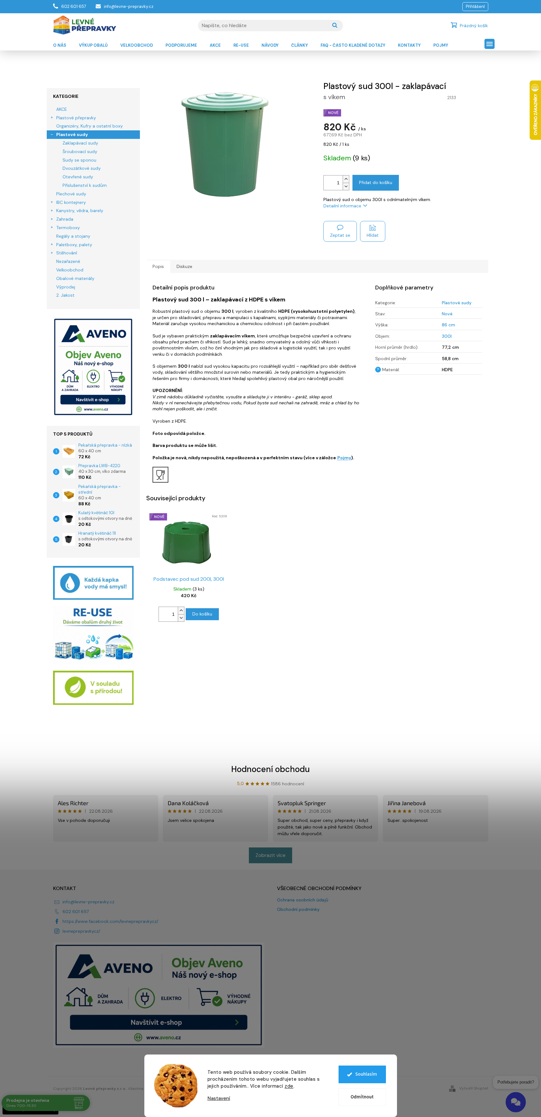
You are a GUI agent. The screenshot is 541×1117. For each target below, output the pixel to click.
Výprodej (65, 287)
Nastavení (218, 1098)
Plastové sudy (72, 134)
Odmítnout (362, 1097)
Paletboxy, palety (74, 244)
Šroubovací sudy (80, 151)
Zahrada (64, 219)
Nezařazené (68, 261)
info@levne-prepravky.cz (88, 902)
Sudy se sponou (79, 160)
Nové (447, 314)
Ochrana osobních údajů (302, 900)
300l (447, 336)
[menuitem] (60, 45)
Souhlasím (366, 1074)
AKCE (61, 109)
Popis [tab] (158, 266)
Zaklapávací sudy (80, 143)
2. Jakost (65, 295)
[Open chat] (516, 1102)
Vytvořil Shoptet (473, 1088)
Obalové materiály (75, 278)
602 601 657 (76, 911)
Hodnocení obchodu (270, 769)
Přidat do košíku (375, 182)
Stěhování (66, 253)
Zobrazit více (270, 855)
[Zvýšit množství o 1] (346, 179)
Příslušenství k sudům (85, 185)
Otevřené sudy (78, 177)
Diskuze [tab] (184, 266)
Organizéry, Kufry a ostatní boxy (89, 126)
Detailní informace (342, 206)
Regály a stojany (73, 236)
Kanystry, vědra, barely (79, 210)
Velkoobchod (69, 270)
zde (289, 1086)
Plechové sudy (71, 194)
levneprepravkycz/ (81, 931)
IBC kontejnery (71, 202)
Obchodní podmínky (298, 909)
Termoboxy (68, 227)
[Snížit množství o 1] (346, 186)
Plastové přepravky (76, 118)
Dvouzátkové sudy (82, 168)
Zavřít (473, 227)
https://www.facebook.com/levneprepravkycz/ (110, 921)
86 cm (448, 325)
